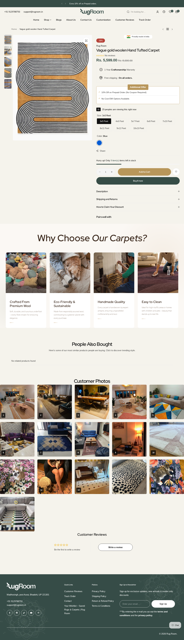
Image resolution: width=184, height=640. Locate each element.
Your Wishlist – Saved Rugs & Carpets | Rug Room (74, 609)
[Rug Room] (92, 11)
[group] (52, 87)
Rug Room (101, 46)
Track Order (70, 596)
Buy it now (138, 180)
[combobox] (138, 12)
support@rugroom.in (16, 605)
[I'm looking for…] (128, 12)
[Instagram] (17, 613)
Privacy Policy (98, 591)
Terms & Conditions (101, 606)
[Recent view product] (164, 12)
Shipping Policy (99, 596)
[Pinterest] (38, 613)
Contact (68, 601)
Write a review (115, 547)
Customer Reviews (73, 591)
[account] (157, 12)
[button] (65, 3)
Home (14, 29)
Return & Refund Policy (103, 601)
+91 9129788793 (14, 601)
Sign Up (163, 603)
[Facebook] (10, 613)
